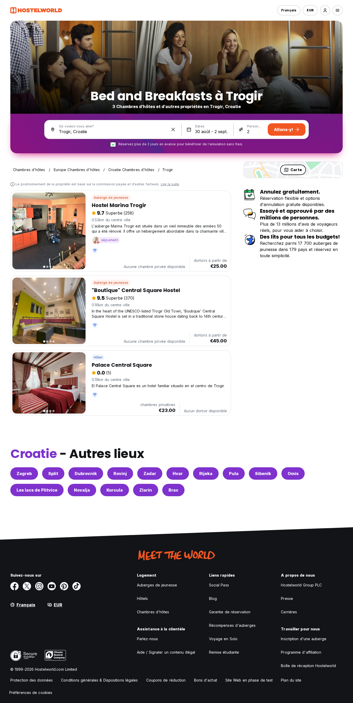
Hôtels (142, 598)
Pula (234, 473)
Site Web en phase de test (249, 680)
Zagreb (24, 473)
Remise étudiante (224, 652)
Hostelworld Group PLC (301, 585)
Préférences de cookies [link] (30, 692)
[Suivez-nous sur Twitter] (27, 586)
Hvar (178, 473)
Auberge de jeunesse (111, 198)
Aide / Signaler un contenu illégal (166, 652)
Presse (287, 598)
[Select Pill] (325, 10)
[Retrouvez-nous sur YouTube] (52, 586)
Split (53, 473)
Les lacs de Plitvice (37, 490)
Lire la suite (170, 184)
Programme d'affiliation (301, 652)
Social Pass (219, 585)
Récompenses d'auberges (232, 625)
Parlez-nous (147, 639)
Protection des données (31, 680)
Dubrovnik (86, 473)
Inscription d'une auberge (303, 639)
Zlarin (145, 490)
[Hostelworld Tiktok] (76, 586)
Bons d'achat (205, 680)
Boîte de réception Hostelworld (308, 665)
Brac (173, 490)
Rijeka (205, 473)
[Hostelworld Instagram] (39, 586)
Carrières (289, 612)
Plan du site (291, 680)
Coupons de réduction (166, 680)
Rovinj (120, 473)
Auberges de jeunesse (157, 585)
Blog (213, 598)
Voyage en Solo (223, 639)
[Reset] (173, 129)
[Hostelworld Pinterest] (64, 586)
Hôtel (98, 357)
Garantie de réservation (229, 612)
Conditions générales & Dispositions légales (99, 680)
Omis (293, 473)
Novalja (82, 490)
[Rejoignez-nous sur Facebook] (14, 586)
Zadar (149, 473)
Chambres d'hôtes (153, 612)
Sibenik (263, 473)
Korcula (114, 490)
